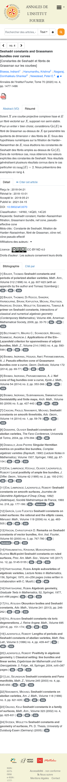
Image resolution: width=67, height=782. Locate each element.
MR (10, 290)
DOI (19, 290)
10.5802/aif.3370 (17, 207)
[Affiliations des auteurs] (59, 76)
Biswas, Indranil (9, 71)
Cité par (30, 266)
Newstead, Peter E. (42, 76)
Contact (56, 778)
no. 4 (12, 45)
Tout (42, 32)
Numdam (40, 504)
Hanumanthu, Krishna (36, 71)
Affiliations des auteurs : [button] (15, 242)
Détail (6, 182)
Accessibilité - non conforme (45, 771)
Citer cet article (28, 182)
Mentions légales (39, 778)
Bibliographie (11, 266)
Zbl (2, 290)
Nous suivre (46, 774)
